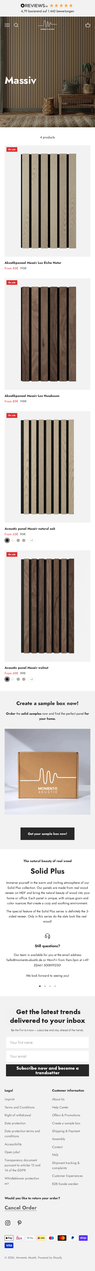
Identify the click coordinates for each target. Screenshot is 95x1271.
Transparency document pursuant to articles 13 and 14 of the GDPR (22, 1165)
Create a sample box (66, 1123)
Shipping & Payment (66, 1131)
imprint (9, 1099)
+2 (31, 679)
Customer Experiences (67, 1175)
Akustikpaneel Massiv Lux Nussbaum (32, 395)
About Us (58, 1099)
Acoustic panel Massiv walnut (26, 667)
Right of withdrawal (18, 1115)
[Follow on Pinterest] (19, 1223)
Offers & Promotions (66, 1115)
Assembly (58, 1139)
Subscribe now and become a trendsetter (47, 1070)
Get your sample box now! (47, 833)
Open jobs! (12, 1152)
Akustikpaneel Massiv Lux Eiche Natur (33, 262)
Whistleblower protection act (22, 1181)
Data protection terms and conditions (22, 1133)
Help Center (60, 1107)
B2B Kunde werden (65, 1184)
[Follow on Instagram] (8, 1223)
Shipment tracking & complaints (66, 1165)
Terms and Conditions (20, 1107)
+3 (31, 540)
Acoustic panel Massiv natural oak (30, 528)
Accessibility (13, 1144)
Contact (57, 1147)
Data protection (15, 1123)
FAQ (55, 1154)
